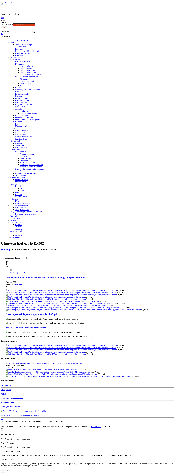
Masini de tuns (20, 207)
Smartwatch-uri (21, 139)
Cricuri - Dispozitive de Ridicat (27, 51)
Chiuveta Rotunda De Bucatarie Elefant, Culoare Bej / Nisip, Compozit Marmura (45, 277)
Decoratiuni (19, 64)
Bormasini (24, 160)
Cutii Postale (20, 107)
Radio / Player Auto (22, 53)
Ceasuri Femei (20, 135)
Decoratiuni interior (27, 68)
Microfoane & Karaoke (24, 126)
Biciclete (18, 225)
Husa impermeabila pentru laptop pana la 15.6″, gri (31, 314)
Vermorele (24, 85)
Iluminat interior (21, 182)
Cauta (4, 27)
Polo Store (18, 284)
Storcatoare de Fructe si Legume (27, 120)
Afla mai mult (96, 427)
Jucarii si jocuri (16, 231)
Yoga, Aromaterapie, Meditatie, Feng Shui (26, 212)
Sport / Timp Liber (17, 222)
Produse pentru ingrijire (29, 113)
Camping (18, 96)
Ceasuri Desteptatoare (23, 137)
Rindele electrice (26, 158)
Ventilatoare (19, 145)
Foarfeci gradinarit (27, 81)
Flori (17, 192)
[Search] (33, 32)
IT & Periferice (16, 122)
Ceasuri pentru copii (22, 130)
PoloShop (5, 249)
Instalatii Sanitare (21, 98)
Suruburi (23, 171)
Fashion (13, 233)
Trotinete (18, 229)
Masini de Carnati (22, 102)
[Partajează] (4, 470)
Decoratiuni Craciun (27, 70)
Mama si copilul (16, 218)
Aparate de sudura (27, 154)
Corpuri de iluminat (17, 177)
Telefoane (14, 199)
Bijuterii (18, 186)
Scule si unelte (15, 150)
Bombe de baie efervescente (25, 214)
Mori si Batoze (25, 83)
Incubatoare (24, 111)
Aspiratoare (19, 143)
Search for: (5, 32)
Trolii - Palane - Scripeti (24, 45)
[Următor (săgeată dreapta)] (4, 472)
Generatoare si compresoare (25, 173)
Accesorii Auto (21, 47)
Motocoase (24, 79)
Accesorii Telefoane (22, 203)
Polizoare (23, 156)
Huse (17, 201)
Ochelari (18, 235)
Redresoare (19, 55)
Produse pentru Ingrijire (19, 205)
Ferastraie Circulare (27, 162)
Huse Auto (19, 49)
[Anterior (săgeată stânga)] (2, 472)
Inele (22, 190)
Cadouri (13, 184)
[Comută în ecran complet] (7, 470)
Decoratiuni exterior (27, 66)
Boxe (17, 124)
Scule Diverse (20, 175)
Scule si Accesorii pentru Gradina (27, 77)
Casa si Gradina (16, 60)
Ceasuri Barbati (21, 132)
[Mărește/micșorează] (9, 470)
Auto (12, 42)
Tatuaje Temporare (22, 210)
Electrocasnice (15, 141)
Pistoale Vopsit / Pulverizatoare (31, 165)
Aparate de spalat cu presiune (31, 167)
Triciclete (18, 227)
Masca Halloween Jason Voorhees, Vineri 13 (27, 327)
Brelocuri (18, 195)
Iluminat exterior (21, 180)
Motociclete (14, 57)
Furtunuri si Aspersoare (24, 117)
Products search (7, 25)
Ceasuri (13, 128)
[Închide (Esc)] (2, 470)
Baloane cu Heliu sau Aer (34, 75)
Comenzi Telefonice (13, 237)
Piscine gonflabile (22, 94)
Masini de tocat (21, 147)
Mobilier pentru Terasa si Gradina (27, 90)
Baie (17, 92)
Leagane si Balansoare (23, 105)
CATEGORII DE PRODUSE (17, 40)
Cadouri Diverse (21, 197)
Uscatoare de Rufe (22, 100)
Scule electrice (20, 152)
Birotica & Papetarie (22, 62)
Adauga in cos (18, 273)
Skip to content (6, 2)
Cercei (22, 188)
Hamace (18, 87)
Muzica (13, 220)
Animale (18, 109)
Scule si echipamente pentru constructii (29, 169)
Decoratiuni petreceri (28, 72)
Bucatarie (14, 216)
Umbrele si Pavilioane (23, 115)
